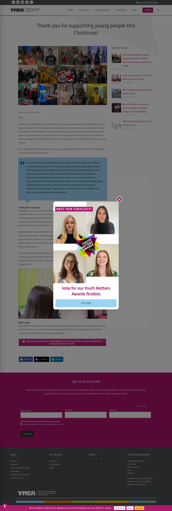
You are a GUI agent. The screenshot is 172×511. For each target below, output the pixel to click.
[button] (119, 199)
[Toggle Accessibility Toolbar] (5, 506)
